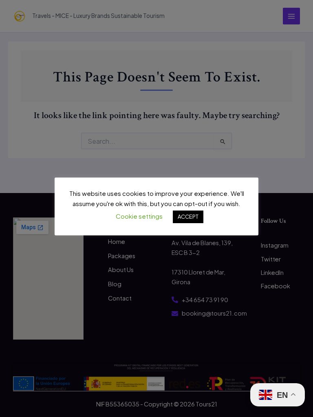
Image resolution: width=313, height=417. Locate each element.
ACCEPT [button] (188, 216)
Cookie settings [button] (139, 216)
